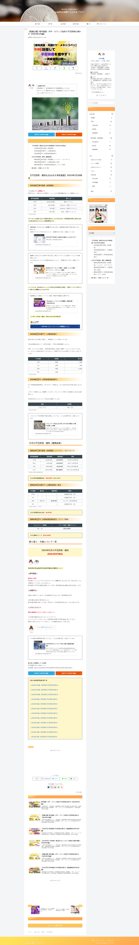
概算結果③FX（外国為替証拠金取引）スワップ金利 (49, 164)
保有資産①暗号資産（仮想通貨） (44, 148)
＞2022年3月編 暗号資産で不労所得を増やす (44, 727)
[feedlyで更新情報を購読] (58, 787)
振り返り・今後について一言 (40, 168)
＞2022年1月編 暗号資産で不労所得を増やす (43, 736)
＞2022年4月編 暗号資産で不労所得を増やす (44, 722)
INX (36, 667)
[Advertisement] (55, 78)
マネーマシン (48, 627)
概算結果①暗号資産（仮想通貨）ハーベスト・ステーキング (52, 159)
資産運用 (31, 746)
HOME (92, 940)
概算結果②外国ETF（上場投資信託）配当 (46, 162)
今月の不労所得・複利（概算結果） (42, 157)
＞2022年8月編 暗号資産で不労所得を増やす (44, 704)
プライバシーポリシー (101, 940)
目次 (53, 141)
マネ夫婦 (101, 58)
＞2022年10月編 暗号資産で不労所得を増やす (44, 694)
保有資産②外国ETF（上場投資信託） (45, 151)
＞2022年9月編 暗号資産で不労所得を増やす (44, 699)
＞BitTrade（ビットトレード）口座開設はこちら (55, 326)
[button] (73, 68)
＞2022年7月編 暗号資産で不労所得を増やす (44, 708)
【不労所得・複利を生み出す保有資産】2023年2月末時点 (49, 145)
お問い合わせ (111, 940)
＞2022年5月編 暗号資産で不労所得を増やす (44, 718)
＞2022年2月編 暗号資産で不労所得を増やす (44, 732)
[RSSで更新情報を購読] (61, 787)
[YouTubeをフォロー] (55, 787)
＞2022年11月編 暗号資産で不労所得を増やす (44, 689)
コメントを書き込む (55, 925)
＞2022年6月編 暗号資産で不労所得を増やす (44, 713)
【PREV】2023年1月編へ (41, 134)
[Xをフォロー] (51, 787)
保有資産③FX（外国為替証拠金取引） (45, 153)
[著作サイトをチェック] (48, 787)
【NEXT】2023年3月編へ (69, 134)
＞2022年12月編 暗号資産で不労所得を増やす (44, 685)
